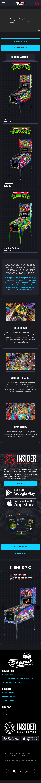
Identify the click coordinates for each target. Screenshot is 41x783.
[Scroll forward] (38, 607)
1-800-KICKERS (8, 700)
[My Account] (37, 3)
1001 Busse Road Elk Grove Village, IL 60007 (19, 679)
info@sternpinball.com (11, 682)
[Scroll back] (3, 607)
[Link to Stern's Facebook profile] (33, 771)
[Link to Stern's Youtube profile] (14, 771)
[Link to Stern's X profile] (27, 771)
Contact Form (7, 675)
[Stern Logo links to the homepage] (20, 728)
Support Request (9, 697)
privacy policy (11, 761)
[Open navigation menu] (3, 3)
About (4, 711)
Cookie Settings (29, 761)
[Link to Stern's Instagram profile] (20, 771)
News (4, 714)
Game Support (8, 693)
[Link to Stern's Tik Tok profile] (8, 771)
